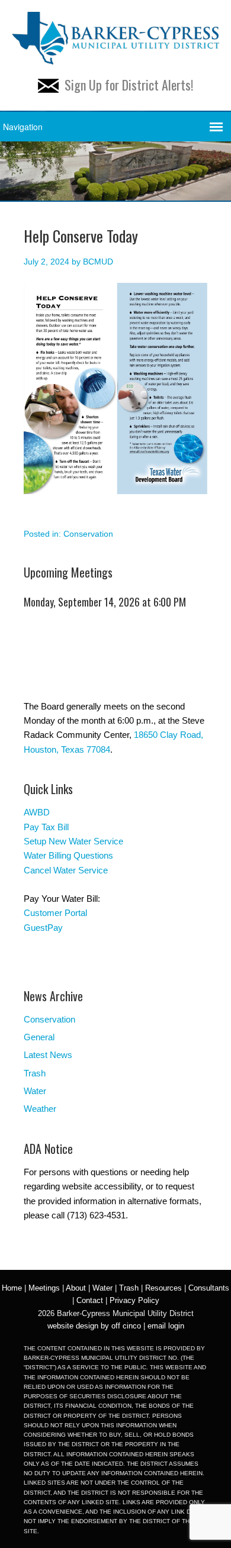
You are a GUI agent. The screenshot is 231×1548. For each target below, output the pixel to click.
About (76, 1287)
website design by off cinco (94, 1325)
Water (35, 1091)
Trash (35, 1073)
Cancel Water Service (66, 870)
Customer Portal (55, 913)
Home (12, 1287)
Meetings (44, 1287)
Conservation (88, 533)
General (39, 1037)
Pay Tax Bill (46, 827)
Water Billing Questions (68, 855)
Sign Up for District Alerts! (129, 84)
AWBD (37, 812)
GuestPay (43, 928)
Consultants (208, 1287)
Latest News (48, 1055)
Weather (40, 1109)
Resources (163, 1287)
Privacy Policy (134, 1300)
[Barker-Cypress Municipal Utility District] (115, 56)
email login (165, 1325)
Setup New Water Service (73, 841)
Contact (89, 1300)
